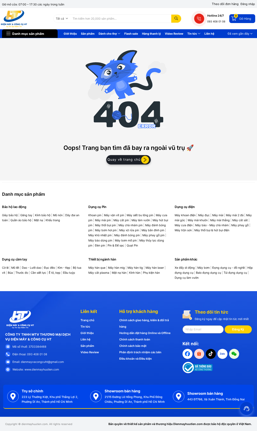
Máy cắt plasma (98, 272)
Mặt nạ (38, 220)
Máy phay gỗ (240, 225)
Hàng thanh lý (151, 33)
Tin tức (192, 33)
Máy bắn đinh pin (153, 230)
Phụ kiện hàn (151, 272)
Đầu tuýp (69, 272)
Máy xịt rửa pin (129, 230)
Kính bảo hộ (42, 215)
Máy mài (217, 215)
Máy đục (204, 215)
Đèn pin (100, 245)
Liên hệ (209, 33)
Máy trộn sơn (183, 230)
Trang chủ (87, 320)
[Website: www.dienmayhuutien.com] (7, 369)
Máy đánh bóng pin (127, 235)
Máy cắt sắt (240, 220)
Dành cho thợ (108, 33)
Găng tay (26, 215)
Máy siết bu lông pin (140, 215)
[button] (62, 19)
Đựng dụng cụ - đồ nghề (228, 267)
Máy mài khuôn (198, 220)
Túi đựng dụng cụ (235, 272)
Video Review (174, 33)
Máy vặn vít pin (114, 215)
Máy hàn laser (155, 267)
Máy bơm (203, 267)
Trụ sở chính (32, 391)
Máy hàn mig (116, 267)
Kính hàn (134, 272)
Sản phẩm (88, 33)
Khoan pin (94, 215)
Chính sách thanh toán (134, 339)
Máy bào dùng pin (100, 240)
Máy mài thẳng (220, 220)
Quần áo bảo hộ (20, 220)
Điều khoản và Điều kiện (135, 358)
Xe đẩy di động (185, 267)
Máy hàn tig (135, 267)
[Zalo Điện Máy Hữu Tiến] (222, 354)
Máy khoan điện (185, 215)
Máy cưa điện (184, 225)
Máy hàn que (96, 267)
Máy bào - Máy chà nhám (212, 225)
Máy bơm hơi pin (106, 230)
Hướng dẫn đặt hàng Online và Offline (144, 333)
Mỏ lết (15, 267)
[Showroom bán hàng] (96, 396)
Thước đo (21, 272)
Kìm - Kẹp (64, 267)
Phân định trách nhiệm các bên (140, 352)
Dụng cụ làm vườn (187, 277)
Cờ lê (5, 267)
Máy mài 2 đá (235, 215)
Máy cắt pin (121, 220)
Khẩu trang (53, 220)
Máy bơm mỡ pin (126, 240)
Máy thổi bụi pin (105, 225)
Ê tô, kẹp (54, 272)
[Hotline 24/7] (199, 19)
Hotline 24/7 (215, 15)
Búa (10, 272)
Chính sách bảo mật (132, 345)
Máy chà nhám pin (130, 225)
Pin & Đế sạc (116, 245)
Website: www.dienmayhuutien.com (35, 369)
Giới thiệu (70, 33)
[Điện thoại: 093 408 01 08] (7, 354)
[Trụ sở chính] (13, 396)
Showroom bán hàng (122, 391)
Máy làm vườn (141, 220)
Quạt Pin (132, 245)
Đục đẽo (49, 267)
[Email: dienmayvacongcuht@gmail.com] (7, 361)
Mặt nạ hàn (119, 272)
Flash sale (131, 33)
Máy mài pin (103, 220)
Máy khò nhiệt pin (100, 235)
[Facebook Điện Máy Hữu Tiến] (188, 354)
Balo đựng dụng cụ (208, 272)
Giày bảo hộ (10, 215)
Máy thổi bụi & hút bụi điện (211, 230)
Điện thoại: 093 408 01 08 (29, 354)
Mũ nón (58, 215)
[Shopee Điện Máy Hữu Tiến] (199, 354)
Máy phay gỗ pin (153, 235)
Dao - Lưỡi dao (31, 267)
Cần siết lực (38, 272)
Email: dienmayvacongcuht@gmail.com (38, 361)
